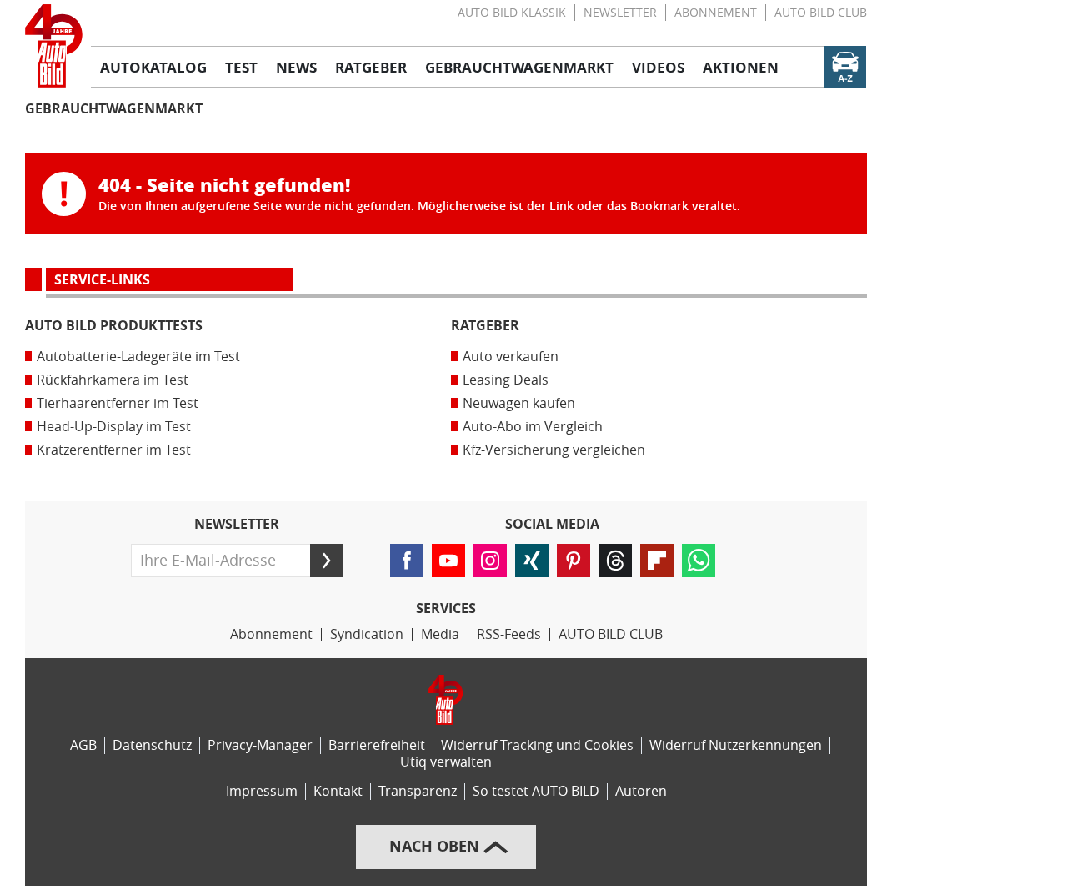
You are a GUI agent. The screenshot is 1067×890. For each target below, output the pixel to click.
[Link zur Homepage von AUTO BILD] (54, 46)
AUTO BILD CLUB (820, 13)
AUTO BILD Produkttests (114, 326)
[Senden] (326, 560)
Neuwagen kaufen (519, 403)
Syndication (366, 634)
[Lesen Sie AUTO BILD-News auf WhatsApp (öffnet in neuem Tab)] (698, 560)
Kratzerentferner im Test (114, 450)
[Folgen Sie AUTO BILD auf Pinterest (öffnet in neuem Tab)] (573, 560)
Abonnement (715, 13)
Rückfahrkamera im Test (112, 380)
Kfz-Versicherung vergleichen (554, 450)
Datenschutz (152, 745)
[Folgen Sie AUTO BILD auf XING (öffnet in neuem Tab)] (532, 560)
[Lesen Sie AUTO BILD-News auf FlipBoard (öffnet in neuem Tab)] (657, 560)
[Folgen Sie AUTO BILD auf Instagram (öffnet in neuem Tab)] (490, 560)
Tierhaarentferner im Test (117, 403)
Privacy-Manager (260, 745)
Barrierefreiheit (376, 745)
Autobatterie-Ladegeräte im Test (138, 357)
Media (440, 634)
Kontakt (338, 791)
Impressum (262, 791)
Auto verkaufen (511, 357)
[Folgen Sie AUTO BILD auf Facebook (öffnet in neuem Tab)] (406, 560)
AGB (83, 745)
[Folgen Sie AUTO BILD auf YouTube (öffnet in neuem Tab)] (448, 560)
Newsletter (620, 13)
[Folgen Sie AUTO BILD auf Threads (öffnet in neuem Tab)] (615, 560)
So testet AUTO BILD (536, 791)
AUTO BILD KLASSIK (512, 13)
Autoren (641, 791)
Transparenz (417, 791)
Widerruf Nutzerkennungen (735, 745)
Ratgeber (485, 326)
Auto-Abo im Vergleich (533, 427)
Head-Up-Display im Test (114, 427)
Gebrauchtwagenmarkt (114, 109)
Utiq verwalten (446, 762)
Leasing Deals (506, 380)
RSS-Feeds (509, 634)
